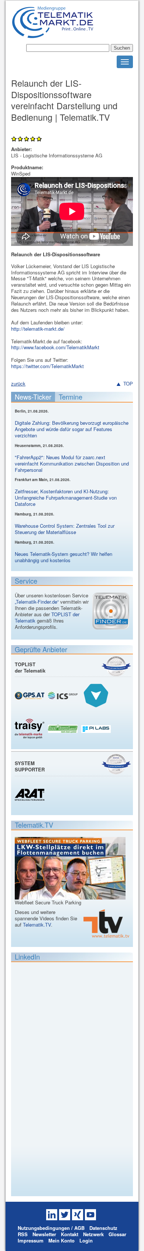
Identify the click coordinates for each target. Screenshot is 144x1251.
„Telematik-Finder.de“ (37, 601)
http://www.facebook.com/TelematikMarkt (55, 347)
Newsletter (44, 1234)
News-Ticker (33, 396)
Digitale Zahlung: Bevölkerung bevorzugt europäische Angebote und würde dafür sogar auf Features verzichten (71, 429)
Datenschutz (103, 1227)
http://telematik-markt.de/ (38, 328)
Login (86, 1240)
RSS (23, 1234)
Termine (70, 396)
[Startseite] (52, 35)
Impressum (31, 1240)
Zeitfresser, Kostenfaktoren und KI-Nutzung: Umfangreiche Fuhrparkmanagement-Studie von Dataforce (66, 497)
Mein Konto (61, 1240)
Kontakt (69, 1234)
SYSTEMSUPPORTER (30, 766)
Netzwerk (93, 1234)
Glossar (117, 1234)
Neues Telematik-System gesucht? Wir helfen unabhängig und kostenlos (63, 557)
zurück (18, 383)
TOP (128, 384)
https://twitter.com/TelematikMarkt (47, 366)
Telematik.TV (37, 924)
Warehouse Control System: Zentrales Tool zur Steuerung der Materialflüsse (64, 529)
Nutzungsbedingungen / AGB (51, 1227)
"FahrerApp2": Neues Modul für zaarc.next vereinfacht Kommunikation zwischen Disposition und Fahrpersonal (72, 463)
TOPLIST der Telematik (30, 667)
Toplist (116, 666)
